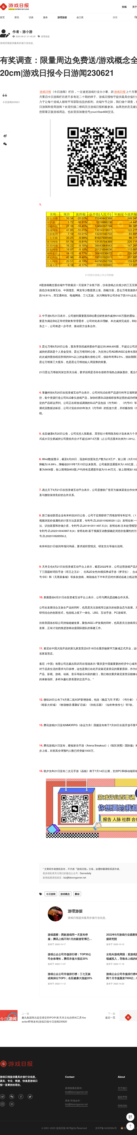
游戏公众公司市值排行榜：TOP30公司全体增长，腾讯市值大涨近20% (69, 956)
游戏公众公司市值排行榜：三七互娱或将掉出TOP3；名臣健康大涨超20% (70, 976)
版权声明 (122, 1096)
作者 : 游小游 (22, 31)
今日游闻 (50, 894)
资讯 (16, 17)
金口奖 (80, 17)
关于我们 (122, 1088)
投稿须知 (122, 1105)
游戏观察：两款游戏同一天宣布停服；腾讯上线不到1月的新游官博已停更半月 (70, 937)
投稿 (124, 6)
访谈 (31, 17)
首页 (2, 17)
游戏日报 (45, 91)
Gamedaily (85, 873)
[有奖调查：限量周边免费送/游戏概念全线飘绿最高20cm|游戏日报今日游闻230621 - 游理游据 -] (14, 6)
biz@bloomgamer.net (74, 877)
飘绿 (77, 894)
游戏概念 (65, 894)
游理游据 (62, 17)
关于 (134, 6)
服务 (45, 17)
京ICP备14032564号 (106, 1128)
